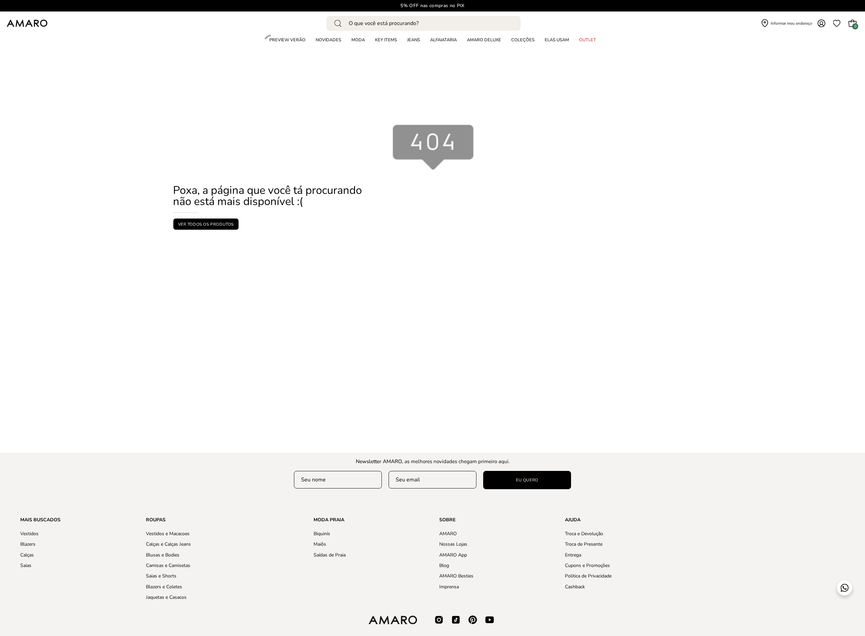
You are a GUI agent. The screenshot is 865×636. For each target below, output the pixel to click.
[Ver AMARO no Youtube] (489, 620)
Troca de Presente (583, 544)
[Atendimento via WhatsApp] (844, 587)
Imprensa (449, 586)
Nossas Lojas (453, 544)
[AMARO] (27, 23)
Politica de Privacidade (588, 576)
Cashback (575, 586)
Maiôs (320, 544)
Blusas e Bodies (162, 554)
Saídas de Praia (330, 554)
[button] (523, 40)
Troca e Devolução (584, 533)
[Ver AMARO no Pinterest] (472, 620)
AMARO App (453, 554)
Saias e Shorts (161, 576)
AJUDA (572, 520)
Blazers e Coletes (164, 586)
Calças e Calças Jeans (168, 544)
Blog (444, 565)
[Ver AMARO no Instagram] (439, 620)
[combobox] (423, 23)
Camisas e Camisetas (168, 565)
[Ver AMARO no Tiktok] (456, 620)
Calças (27, 554)
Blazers (27, 544)
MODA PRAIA (329, 520)
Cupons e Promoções (587, 565)
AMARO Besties (456, 576)
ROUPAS (156, 520)
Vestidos (29, 533)
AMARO (448, 533)
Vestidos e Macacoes (168, 533)
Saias (25, 565)
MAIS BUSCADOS (40, 520)
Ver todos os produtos (206, 224)
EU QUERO (527, 480)
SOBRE (447, 520)
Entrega (573, 554)
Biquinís (322, 533)
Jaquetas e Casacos (166, 597)
